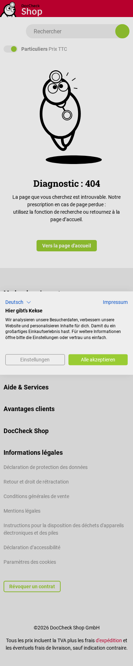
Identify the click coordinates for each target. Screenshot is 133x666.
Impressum (115, 302)
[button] (18, 302)
